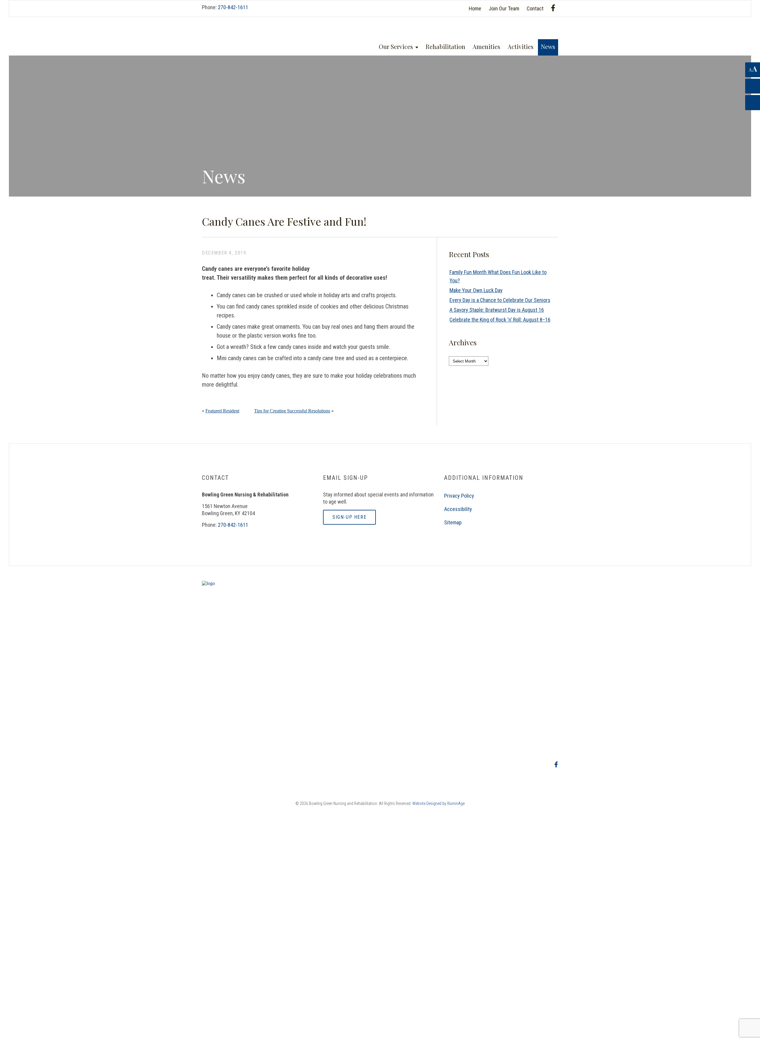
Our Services (396, 46)
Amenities (486, 46)
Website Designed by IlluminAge (438, 803)
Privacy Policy (459, 496)
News (548, 46)
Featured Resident (222, 410)
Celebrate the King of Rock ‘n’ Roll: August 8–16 (499, 320)
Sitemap (453, 522)
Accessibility (458, 509)
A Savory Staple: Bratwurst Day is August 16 (496, 310)
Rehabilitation (445, 46)
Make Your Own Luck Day (476, 290)
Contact (535, 8)
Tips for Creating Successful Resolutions (292, 410)
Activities (520, 46)
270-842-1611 (233, 7)
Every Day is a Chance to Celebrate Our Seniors (499, 300)
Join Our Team (504, 8)
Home (475, 8)
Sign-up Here (349, 517)
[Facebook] (553, 7)
